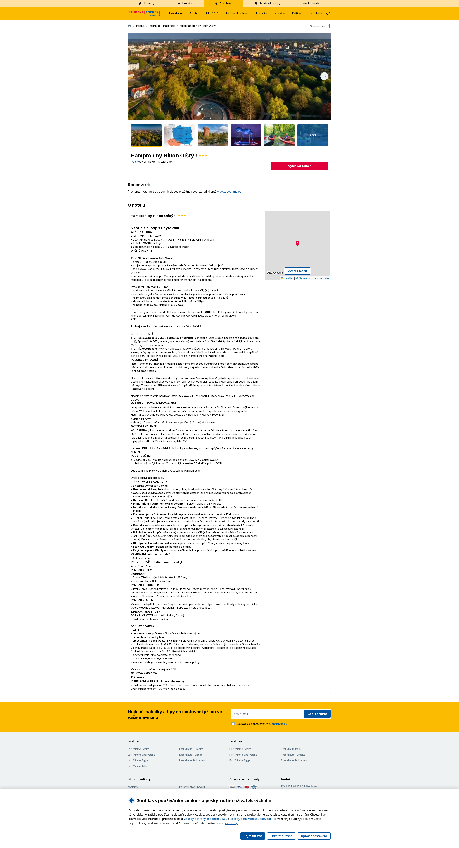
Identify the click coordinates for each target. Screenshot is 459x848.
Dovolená (225, 3)
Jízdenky (148, 3)
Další (295, 13)
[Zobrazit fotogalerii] (229, 76)
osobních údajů (278, 723)
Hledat (319, 13)
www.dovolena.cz (229, 191)
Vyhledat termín (299, 166)
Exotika (194, 13)
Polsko (135, 161)
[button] (297, 243)
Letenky (187, 3)
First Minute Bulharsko (294, 760)
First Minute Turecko (293, 754)
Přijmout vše (253, 836)
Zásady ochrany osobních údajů (205, 819)
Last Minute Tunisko (191, 754)
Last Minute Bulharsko (192, 760)
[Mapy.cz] (275, 272)
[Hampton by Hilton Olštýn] (146, 135)
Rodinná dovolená (236, 13)
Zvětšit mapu (297, 271)
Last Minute (176, 13)
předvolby (231, 823)
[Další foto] (324, 76)
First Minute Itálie (291, 748)
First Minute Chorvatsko (243, 754)
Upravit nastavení (314, 836)
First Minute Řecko (240, 748)
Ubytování (261, 13)
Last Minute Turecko (191, 748)
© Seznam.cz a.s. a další (312, 278)
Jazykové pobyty (269, 3)
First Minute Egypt (240, 760)
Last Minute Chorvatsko (141, 754)
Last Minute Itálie (137, 766)
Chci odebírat (317, 714)
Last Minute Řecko (138, 748)
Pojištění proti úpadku (192, 786)
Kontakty (280, 13)
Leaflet (288, 278)
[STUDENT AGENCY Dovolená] (144, 13)
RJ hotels (313, 3)
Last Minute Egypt (138, 760)
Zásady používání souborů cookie (253, 819)
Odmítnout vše (281, 836)
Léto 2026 (212, 13)
